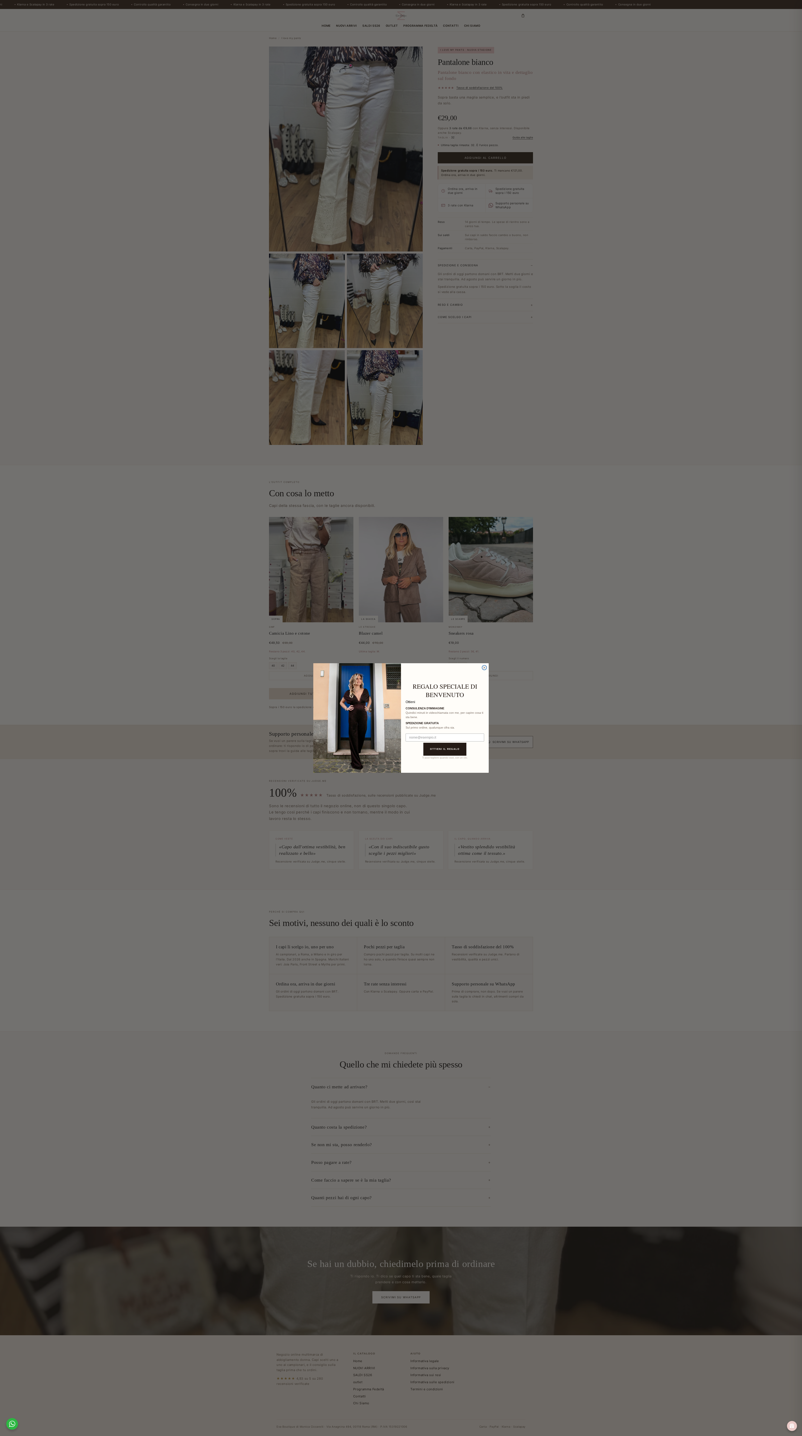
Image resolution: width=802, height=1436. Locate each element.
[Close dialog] (484, 667)
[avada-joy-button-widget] (792, 1426)
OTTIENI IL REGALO (445, 749)
